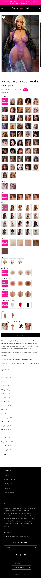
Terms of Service (9, 492)
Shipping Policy (8, 484)
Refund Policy (8, 488)
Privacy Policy (8, 497)
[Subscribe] (35, 547)
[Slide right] (25, 75)
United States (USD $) (19, 567)
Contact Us (7, 475)
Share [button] (5, 454)
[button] (2, 8)
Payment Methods (9, 479)
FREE (2, 92)
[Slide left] (16, 75)
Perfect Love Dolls (22, 574)
